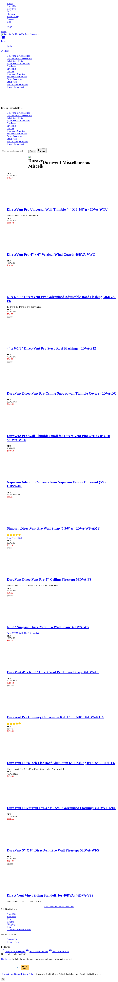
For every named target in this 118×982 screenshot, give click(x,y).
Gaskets (10, 71)
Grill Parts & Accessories (18, 56)
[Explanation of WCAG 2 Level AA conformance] (22, 969)
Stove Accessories (15, 79)
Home (10, 3)
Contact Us (12, 19)
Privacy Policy (27, 974)
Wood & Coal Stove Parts (18, 63)
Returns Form (13, 942)
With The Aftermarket (23, 633)
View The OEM (14, 538)
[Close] (3, 979)
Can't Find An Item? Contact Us (59, 906)
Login (9, 26)
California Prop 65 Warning (19, 929)
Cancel (32, 151)
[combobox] (14, 151)
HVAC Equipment (15, 87)
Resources (11, 9)
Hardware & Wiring (16, 74)
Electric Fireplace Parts (17, 84)
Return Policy (13, 16)
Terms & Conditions (10, 974)
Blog (9, 22)
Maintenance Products (17, 76)
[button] (14, 535)
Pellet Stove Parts (15, 61)
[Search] (41, 150)
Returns (10, 921)
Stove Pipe (12, 82)
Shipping (11, 14)
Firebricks (11, 69)
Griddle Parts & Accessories (19, 58)
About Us (11, 6)
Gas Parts (11, 66)
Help (9, 919)
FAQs (9, 11)
